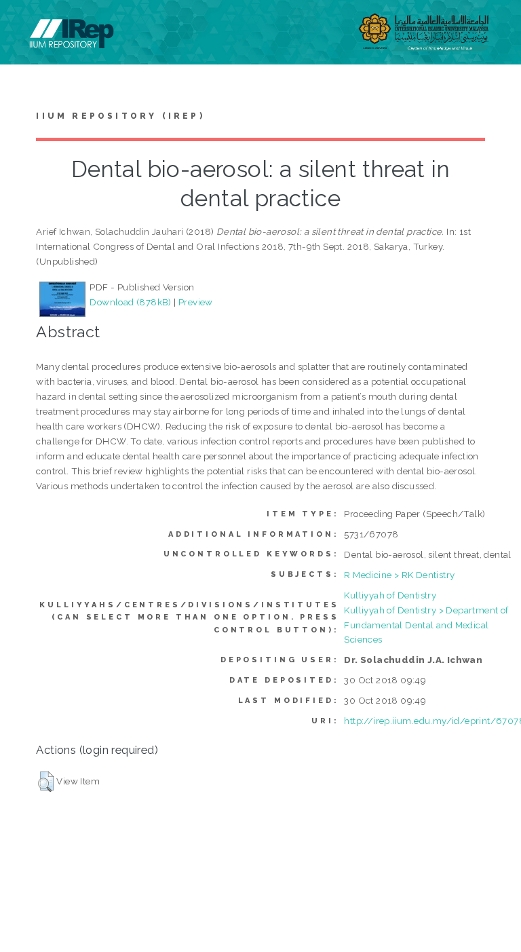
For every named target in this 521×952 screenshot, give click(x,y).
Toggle (24, 25)
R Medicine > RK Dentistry (399, 574)
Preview (195, 302)
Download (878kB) (130, 302)
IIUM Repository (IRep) (120, 116)
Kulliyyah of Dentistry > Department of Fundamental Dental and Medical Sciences (426, 625)
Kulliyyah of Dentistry (390, 595)
